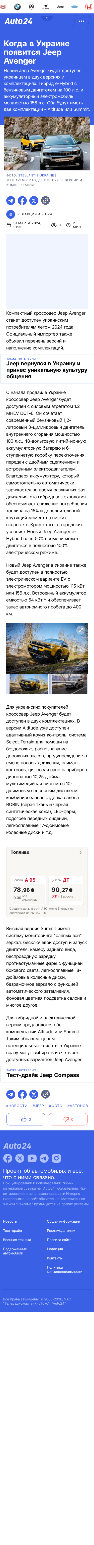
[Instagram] (56, 1158)
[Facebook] (7, 1158)
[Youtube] (32, 1158)
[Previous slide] (13, 650)
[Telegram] (44, 1158)
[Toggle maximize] (80, 630)
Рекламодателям (61, 1231)
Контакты (55, 1258)
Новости (10, 1221)
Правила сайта (59, 1240)
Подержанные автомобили (15, 1251)
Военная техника (17, 1240)
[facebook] (22, 200)
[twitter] (33, 200)
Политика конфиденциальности (64, 1269)
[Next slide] (80, 650)
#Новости (17, 1106)
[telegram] (10, 200)
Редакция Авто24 (35, 214)
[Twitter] (19, 1158)
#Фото (55, 1106)
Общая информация (63, 1221)
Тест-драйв (12, 1231)
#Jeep (38, 1106)
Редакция (55, 1249)
